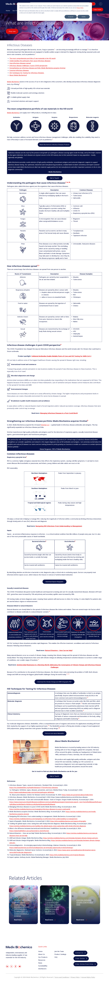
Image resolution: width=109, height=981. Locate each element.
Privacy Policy (80, 7)
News (40, 963)
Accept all (70, 16)
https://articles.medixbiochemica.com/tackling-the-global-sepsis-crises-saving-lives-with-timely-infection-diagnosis (47, 826)
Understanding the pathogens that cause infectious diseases (29, 61)
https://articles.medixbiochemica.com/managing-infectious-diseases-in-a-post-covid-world (39, 809)
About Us (41, 954)
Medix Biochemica (13, 82)
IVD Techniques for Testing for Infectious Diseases (26, 73)
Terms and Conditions (61, 977)
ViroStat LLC (45, 425)
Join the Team (59, 951)
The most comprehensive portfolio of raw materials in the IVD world (32, 58)
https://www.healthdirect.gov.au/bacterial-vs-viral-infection (29, 831)
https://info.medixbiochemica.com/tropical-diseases (67, 855)
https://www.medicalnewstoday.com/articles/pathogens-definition (31, 792)
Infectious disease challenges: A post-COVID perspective (28, 66)
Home (40, 951)
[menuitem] (8, 11)
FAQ (55, 957)
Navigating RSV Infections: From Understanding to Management (59, 526)
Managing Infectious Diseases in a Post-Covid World (59, 413)
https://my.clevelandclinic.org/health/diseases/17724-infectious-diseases (33, 787)
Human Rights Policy (88, 977)
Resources (41, 960)
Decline (83, 16)
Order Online (97, 9)
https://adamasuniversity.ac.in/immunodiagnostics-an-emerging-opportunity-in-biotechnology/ (41, 848)
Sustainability (42, 966)
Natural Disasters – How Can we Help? (59, 650)
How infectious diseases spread (20, 63)
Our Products (42, 957)
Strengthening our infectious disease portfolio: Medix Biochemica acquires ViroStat (37, 68)
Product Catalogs (60, 954)
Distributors (42, 968)
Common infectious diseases (19, 70)
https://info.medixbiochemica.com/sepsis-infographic (68, 821)
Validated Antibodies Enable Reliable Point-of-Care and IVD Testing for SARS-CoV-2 (61, 356)
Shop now (12, 31)
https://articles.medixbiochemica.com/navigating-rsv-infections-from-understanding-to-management (43, 819)
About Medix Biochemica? (18, 75)
